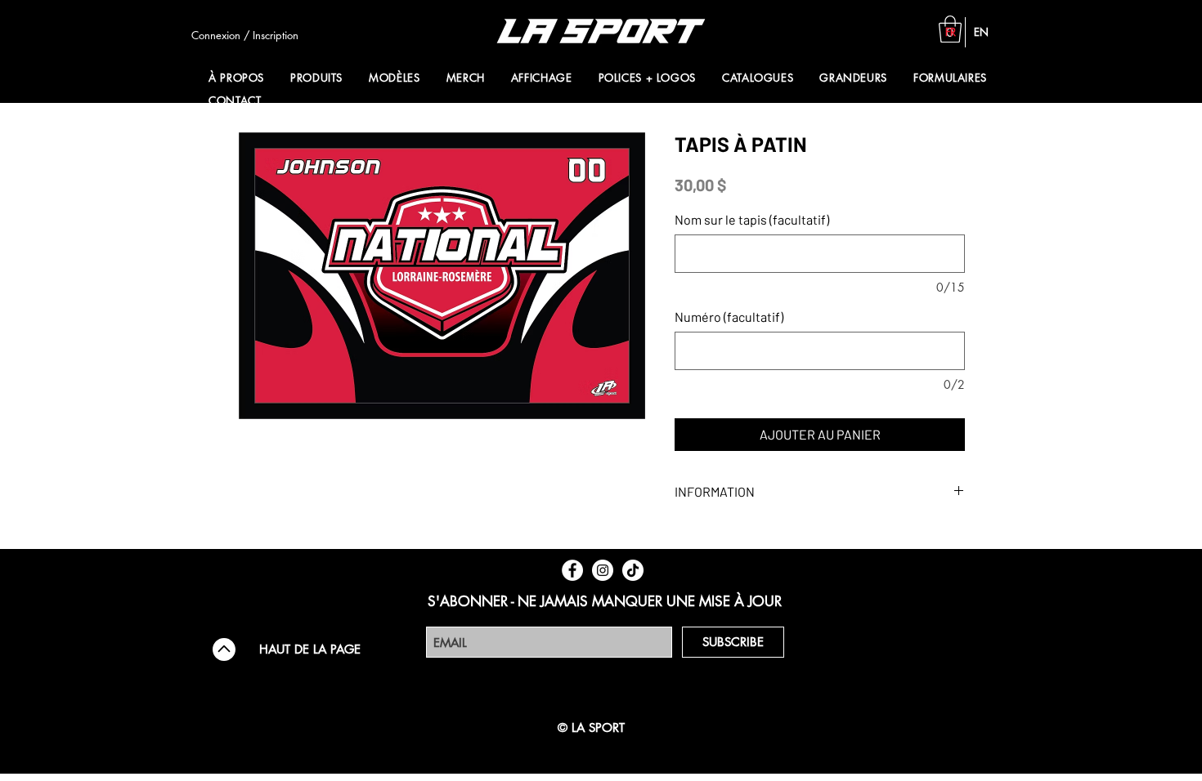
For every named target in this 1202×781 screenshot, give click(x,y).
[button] (319, 78)
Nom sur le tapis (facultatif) (752, 219)
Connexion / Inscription (244, 35)
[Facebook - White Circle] (572, 570)
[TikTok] (633, 570)
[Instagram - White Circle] (602, 570)
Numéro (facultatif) (729, 316)
